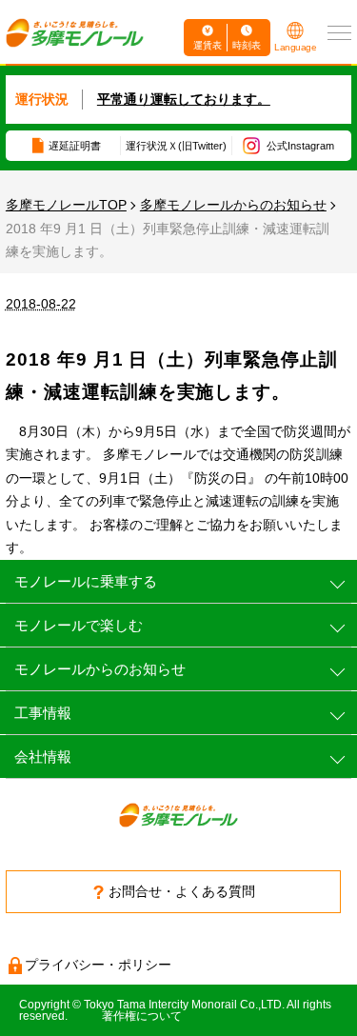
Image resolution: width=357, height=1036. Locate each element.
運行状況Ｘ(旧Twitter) (176, 145)
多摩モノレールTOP (66, 204)
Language (295, 47)
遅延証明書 (75, 145)
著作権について (142, 1016)
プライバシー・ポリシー (98, 964)
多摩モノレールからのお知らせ (233, 204)
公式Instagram (300, 145)
